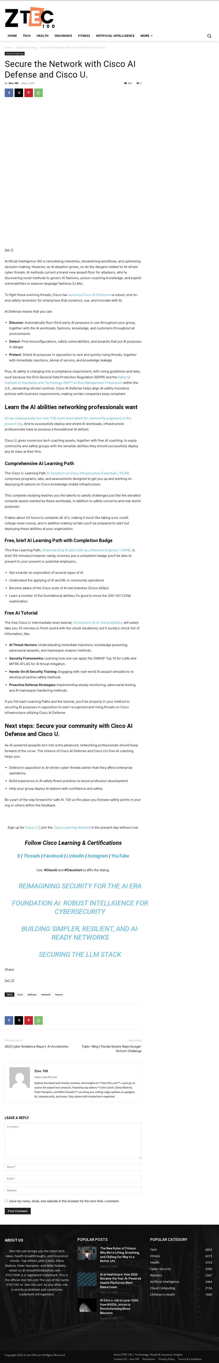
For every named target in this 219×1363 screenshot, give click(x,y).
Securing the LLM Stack (80, 954)
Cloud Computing (26, 47)
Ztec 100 (13, 83)
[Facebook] (9, 93)
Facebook (53, 856)
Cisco (20, 994)
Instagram (97, 856)
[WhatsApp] (38, 93)
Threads (31, 856)
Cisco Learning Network (72, 827)
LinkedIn (75, 856)
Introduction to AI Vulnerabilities (97, 623)
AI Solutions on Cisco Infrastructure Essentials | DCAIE (88, 473)
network (45, 994)
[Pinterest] (28, 93)
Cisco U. (31, 827)
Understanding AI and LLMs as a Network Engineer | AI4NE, (87, 550)
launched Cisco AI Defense (88, 295)
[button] (209, 36)
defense (32, 994)
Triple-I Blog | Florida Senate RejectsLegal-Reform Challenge (111, 1049)
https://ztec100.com (45, 1077)
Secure (59, 994)
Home (8, 47)
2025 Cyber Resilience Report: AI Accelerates (36, 1046)
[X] (19, 93)
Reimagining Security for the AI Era (80, 886)
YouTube (120, 856)
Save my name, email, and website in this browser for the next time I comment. (64, 1201)
